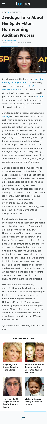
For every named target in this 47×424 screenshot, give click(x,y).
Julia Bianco (10, 40)
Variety (6, 116)
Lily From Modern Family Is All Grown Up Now (33, 402)
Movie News (15, 12)
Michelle (39, 96)
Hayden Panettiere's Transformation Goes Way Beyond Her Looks (34, 368)
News (4, 12)
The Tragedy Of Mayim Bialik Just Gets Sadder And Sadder (11, 403)
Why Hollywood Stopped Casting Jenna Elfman (10, 367)
